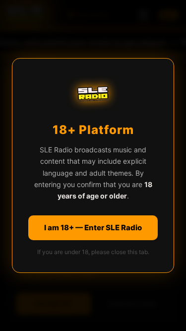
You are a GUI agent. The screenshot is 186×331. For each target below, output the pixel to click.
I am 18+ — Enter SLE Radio (93, 227)
